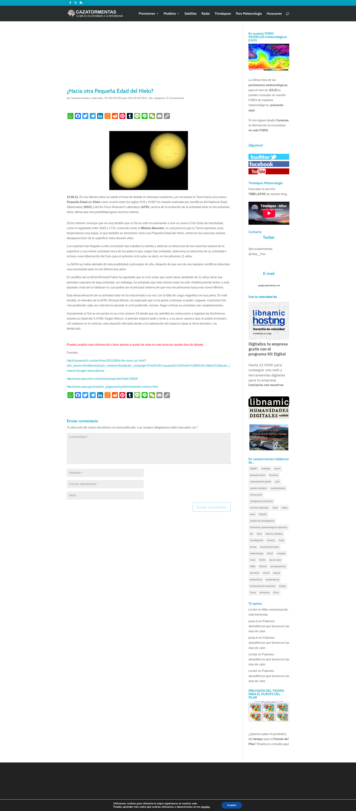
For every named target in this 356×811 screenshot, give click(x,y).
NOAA (262, 560)
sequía (276, 573)
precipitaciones (278, 566)
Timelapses (223, 14)
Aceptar (231, 805)
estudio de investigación (262, 521)
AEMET (254, 468)
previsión (254, 573)
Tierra (253, 592)
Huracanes (274, 14)
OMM (252, 566)
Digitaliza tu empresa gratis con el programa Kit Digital (268, 349)
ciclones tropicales (259, 507)
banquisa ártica (258, 475)
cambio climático (258, 488)
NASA (270, 553)
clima (275, 507)
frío (251, 534)
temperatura (256, 579)
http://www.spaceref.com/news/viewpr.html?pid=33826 (102, 378)
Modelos (170, 14)
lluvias (253, 547)
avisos (277, 468)
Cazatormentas (80, 98)
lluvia (281, 540)
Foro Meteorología (249, 14)
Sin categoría (157, 98)
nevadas (281, 553)
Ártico (276, 592)
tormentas (265, 592)
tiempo (282, 586)
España (263, 514)
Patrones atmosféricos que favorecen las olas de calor (268, 626)
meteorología (256, 553)
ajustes (205, 807)
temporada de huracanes (262, 586)
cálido (284, 507)
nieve (253, 560)
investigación (256, 540)
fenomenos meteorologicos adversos (268, 527)
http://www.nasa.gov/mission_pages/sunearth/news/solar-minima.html (112, 386)
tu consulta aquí (278, 744)
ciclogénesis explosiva (261, 501)
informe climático (274, 534)
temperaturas (272, 579)
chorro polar (256, 494)
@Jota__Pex (257, 254)
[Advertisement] (149, 59)
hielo (259, 534)
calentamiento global (260, 481)
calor (277, 481)
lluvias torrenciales (269, 547)
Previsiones (147, 14)
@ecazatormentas (260, 248)
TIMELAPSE (257, 194)
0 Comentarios (175, 98)
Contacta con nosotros (266, 385)
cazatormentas (278, 488)
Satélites (190, 14)
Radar (206, 14)
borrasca (273, 475)
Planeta (263, 566)
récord (266, 573)
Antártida (265, 468)
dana (252, 514)
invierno (271, 540)
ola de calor (275, 560)
